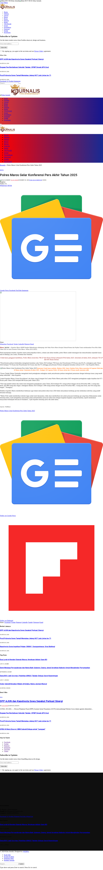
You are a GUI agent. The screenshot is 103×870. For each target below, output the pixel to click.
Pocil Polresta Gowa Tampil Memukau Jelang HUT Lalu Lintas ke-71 (25, 75)
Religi (6, 22)
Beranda (2, 165)
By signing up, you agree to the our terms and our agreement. (26, 51)
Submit (21, 864)
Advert (6, 15)
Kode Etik (7, 855)
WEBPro (26, 851)
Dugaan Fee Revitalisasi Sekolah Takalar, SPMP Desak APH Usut (24, 67)
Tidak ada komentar (35, 180)
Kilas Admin (14, 180)
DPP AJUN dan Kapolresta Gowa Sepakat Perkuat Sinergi (22, 59)
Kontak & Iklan (9, 857)
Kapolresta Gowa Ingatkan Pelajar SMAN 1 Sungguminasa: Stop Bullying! (27, 647)
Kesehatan (7, 32)
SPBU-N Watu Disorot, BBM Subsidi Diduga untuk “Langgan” (22, 729)
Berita (6, 12)
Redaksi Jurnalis (9, 860)
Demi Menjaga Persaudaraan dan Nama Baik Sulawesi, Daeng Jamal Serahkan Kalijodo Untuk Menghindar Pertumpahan (45, 668)
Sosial (6, 25)
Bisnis (6, 17)
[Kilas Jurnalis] (20, 95)
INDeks (6, 14)
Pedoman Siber (9, 858)
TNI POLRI (7, 24)
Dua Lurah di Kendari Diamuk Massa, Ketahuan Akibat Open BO (23, 660)
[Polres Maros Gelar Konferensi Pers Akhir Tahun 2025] (38, 340)
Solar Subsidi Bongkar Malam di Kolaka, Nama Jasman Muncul (23, 684)
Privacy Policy (39, 51)
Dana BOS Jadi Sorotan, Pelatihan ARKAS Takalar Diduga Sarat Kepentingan (29, 676)
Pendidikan (7, 27)
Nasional (7, 29)
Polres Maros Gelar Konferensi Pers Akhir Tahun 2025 (17, 411)
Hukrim (6, 20)
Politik (6, 31)
